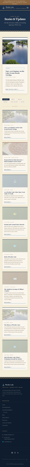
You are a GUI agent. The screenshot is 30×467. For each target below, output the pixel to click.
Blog (3, 415)
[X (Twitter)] (18, 452)
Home (3, 404)
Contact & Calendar (6, 422)
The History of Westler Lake (12, 325)
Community (5, 425)
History (23, 101)
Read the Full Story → (12, 89)
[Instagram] (15, 452)
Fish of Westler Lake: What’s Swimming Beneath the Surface (13, 358)
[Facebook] (12, 452)
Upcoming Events (6, 407)
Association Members (7, 410)
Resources (4, 420)
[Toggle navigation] (27, 8)
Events (13, 99)
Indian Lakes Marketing (18, 463)
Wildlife (5, 101)
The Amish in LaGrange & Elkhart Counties (14, 290)
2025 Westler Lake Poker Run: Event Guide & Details (14, 193)
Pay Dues (5, 412)
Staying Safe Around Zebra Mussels (14, 224)
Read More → (7, 137)
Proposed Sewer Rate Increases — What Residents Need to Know (14, 160)
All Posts (5, 99)
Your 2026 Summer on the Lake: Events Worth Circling (15, 73)
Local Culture (14, 101)
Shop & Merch (5, 417)
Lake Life (20, 99)
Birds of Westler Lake (10, 257)
